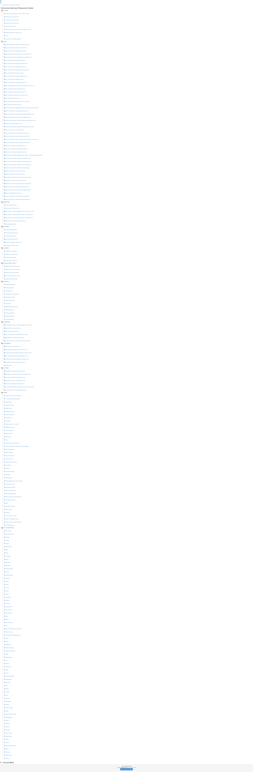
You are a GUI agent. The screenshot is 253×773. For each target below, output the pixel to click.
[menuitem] (1, 3)
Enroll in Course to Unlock (126, 769)
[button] (1, 1)
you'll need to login (132, 767)
